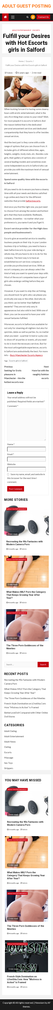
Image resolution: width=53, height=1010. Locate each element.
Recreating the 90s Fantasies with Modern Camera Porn (24, 543)
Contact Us (43, 17)
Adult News (10, 741)
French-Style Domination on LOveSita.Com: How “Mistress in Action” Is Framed (24, 979)
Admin (10, 73)
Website (11, 464)
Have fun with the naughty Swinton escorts (40, 372)
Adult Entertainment (21, 30)
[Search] (27, 17)
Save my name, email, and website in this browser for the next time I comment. (26, 478)
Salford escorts (33, 200)
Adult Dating (10, 731)
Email (10, 454)
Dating (7, 746)
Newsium (39, 1002)
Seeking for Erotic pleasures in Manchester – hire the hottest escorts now (14, 374)
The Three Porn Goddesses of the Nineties (24, 698)
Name (11, 444)
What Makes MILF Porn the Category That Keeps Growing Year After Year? (26, 595)
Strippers (8, 768)
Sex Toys (8, 762)
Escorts (36, 30)
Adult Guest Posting (26, 6)
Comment (12, 406)
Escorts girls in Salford (18, 361)
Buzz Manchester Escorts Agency (26, 355)
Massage (8, 757)
